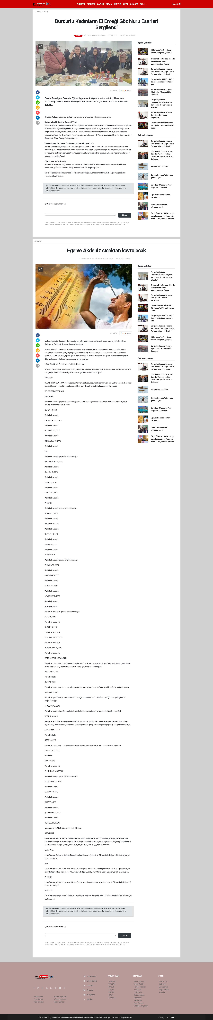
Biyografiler (163, 987)
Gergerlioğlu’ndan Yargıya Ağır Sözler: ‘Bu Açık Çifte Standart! (161, 92)
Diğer (142, 4)
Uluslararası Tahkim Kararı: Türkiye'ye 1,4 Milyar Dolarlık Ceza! (162, 125)
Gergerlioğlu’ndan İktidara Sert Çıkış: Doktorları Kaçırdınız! (161, 115)
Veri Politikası (39, 1002)
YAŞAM (109, 4)
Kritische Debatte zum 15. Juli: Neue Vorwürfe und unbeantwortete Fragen (163, 61)
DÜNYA (46, 12)
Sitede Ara (163, 981)
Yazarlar (89, 986)
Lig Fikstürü (138, 992)
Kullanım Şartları (60, 996)
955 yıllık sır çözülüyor (160, 166)
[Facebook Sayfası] (34, 988)
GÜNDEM (81, 4)
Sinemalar (138, 998)
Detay (161, 1018)
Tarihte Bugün (139, 995)
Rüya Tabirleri (164, 990)
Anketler (162, 984)
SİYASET (134, 4)
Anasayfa (38, 12)
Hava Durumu (139, 981)
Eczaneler (137, 990)
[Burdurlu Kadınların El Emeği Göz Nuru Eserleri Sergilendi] (84, 63)
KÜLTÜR (117, 4)
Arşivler (90, 990)
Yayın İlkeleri (38, 999)
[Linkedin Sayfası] (52, 988)
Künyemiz (91, 995)
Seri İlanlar (138, 1000)
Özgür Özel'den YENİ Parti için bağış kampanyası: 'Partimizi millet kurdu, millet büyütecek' (163, 216)
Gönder (125, 215)
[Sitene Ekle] (65, 988)
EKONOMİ (91, 4)
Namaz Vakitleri (140, 987)
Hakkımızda (38, 996)
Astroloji (162, 992)
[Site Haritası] (61, 988)
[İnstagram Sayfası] (43, 988)
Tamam (171, 1018)
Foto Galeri (91, 976)
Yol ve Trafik (138, 984)
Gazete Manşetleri (141, 1006)
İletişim (89, 999)
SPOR (125, 4)
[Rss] (56, 988)
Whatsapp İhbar (60, 999)
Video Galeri (92, 981)
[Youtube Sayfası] (48, 988)
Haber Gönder (59, 1002)
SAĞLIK (100, 4)
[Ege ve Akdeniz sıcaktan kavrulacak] (84, 296)
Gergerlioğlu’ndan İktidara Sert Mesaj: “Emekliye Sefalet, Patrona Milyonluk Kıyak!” (163, 71)
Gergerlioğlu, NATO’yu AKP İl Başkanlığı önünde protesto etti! (162, 81)
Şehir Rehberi (139, 1003)
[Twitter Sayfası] (39, 988)
